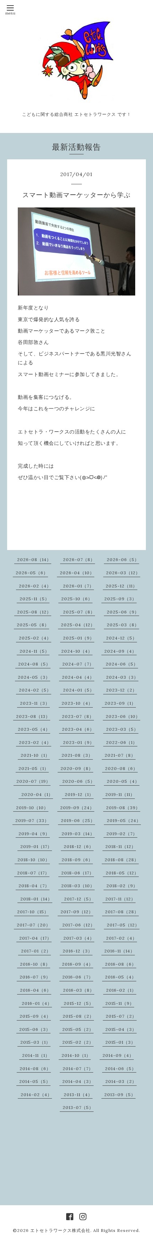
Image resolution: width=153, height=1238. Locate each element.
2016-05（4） (120, 977)
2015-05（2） (78, 1029)
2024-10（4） (77, 651)
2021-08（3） (77, 755)
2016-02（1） (121, 990)
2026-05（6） (32, 572)
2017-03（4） (78, 938)
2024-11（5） (34, 651)
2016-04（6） (35, 990)
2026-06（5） (123, 559)
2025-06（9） (123, 612)
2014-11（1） (36, 1055)
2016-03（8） (78, 990)
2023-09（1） (120, 703)
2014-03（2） (121, 1081)
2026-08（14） (34, 559)
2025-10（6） (77, 598)
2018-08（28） (122, 859)
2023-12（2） (121, 690)
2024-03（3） (122, 677)
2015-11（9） (119, 1003)
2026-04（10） (77, 572)
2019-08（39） (123, 807)
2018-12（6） (79, 846)
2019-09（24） (77, 807)
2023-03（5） (122, 729)
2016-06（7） (77, 977)
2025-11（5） (34, 598)
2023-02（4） (35, 742)
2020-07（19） (33, 781)
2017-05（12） (123, 925)
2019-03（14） (78, 833)
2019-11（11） (120, 794)
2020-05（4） (123, 781)
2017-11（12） (120, 898)
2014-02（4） (36, 1094)
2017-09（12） (76, 911)
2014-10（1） (76, 1055)
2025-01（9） (78, 638)
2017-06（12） (78, 925)
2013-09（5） (120, 1094)
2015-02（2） (78, 1042)
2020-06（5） (78, 781)
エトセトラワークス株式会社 (60, 1230)
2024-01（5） (78, 690)
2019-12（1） (79, 794)
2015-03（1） (35, 1042)
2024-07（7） (78, 664)
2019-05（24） (124, 820)
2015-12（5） (79, 1003)
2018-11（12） (120, 846)
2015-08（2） (78, 1016)
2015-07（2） (121, 1016)
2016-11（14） (119, 951)
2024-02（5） (35, 690)
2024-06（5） (122, 664)
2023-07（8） (78, 716)
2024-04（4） (78, 677)
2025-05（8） (33, 624)
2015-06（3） (35, 1029)
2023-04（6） (78, 729)
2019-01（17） (36, 846)
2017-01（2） (36, 951)
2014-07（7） (78, 1068)
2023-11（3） (35, 703)
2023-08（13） (33, 716)
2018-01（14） (36, 898)
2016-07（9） (35, 977)
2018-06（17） (77, 872)
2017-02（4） (121, 938)
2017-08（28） (122, 911)
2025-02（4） (35, 638)
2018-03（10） (78, 885)
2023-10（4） (77, 703)
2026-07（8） (79, 559)
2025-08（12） (34, 612)
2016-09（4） (77, 964)
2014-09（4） (118, 1055)
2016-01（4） (37, 1003)
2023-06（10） (123, 716)
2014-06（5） (120, 1068)
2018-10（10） (33, 859)
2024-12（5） (121, 638)
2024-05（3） (34, 677)
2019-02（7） (121, 833)
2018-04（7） (34, 885)
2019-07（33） (32, 820)
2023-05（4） (34, 729)
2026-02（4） (35, 586)
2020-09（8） (76, 768)
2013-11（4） (78, 1094)
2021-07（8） (120, 755)
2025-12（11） (121, 586)
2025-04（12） (78, 624)
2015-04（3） (121, 1029)
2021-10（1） (35, 755)
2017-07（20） (34, 925)
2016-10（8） (35, 964)
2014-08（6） (35, 1068)
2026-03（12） (123, 572)
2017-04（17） (35, 938)
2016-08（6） (120, 964)
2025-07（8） (79, 612)
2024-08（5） (34, 664)
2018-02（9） (122, 885)
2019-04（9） (34, 833)
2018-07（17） (33, 872)
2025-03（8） (123, 624)
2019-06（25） (78, 820)
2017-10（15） (33, 911)
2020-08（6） (121, 768)
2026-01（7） (78, 586)
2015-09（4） (35, 1016)
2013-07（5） (78, 1107)
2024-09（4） (120, 651)
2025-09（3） (120, 598)
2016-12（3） (78, 951)
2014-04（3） (78, 1081)
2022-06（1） (121, 742)
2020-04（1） (37, 794)
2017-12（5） (79, 898)
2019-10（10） (32, 807)
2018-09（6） (77, 859)
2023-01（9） (78, 742)
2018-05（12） (122, 872)
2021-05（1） (34, 768)
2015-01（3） (120, 1042)
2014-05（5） (35, 1081)
